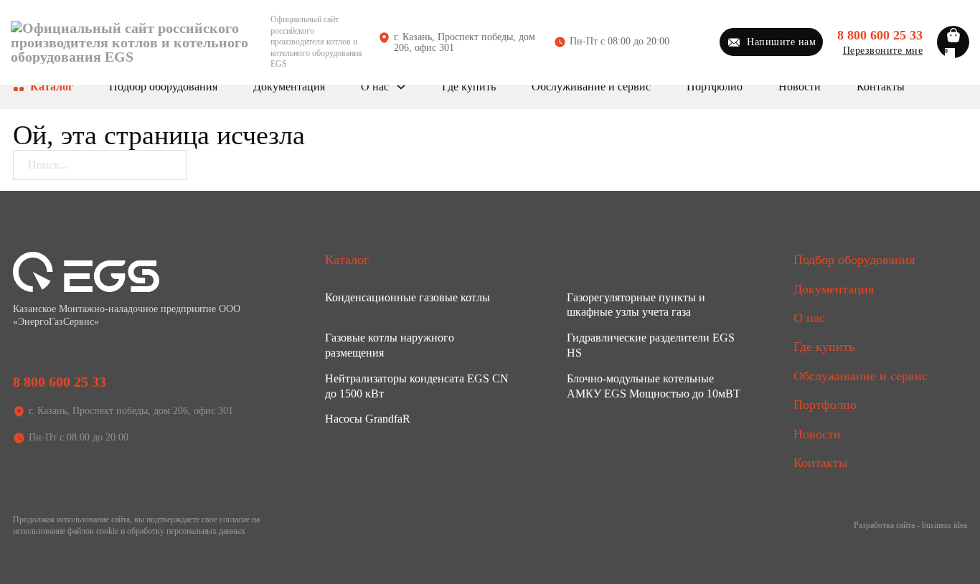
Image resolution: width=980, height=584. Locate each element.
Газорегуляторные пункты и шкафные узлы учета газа (636, 305)
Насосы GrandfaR (367, 419)
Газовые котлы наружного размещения (389, 345)
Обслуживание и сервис (591, 86)
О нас (375, 86)
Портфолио (715, 86)
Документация (289, 86)
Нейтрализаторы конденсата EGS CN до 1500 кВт (417, 386)
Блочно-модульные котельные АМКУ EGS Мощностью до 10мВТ (653, 386)
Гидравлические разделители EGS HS (651, 345)
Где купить (469, 86)
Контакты (881, 86)
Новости (799, 86)
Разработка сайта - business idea (910, 525)
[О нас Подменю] (401, 87)
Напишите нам (781, 42)
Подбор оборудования (163, 86)
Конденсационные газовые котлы (407, 297)
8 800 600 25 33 (880, 35)
